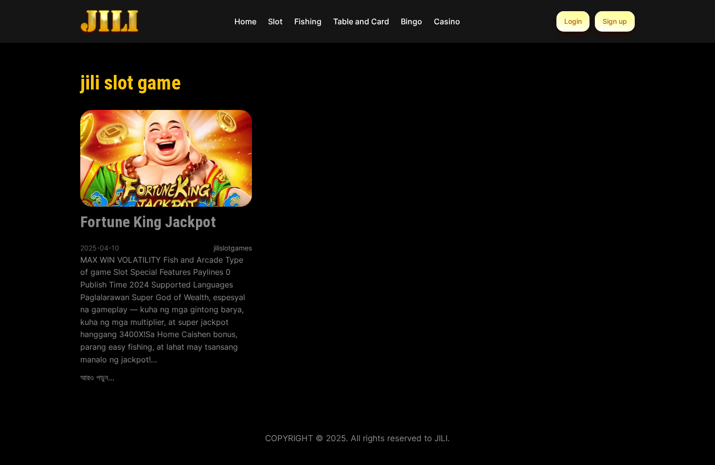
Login (573, 21)
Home (245, 21)
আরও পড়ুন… (97, 377)
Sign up (615, 21)
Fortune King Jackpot (148, 222)
